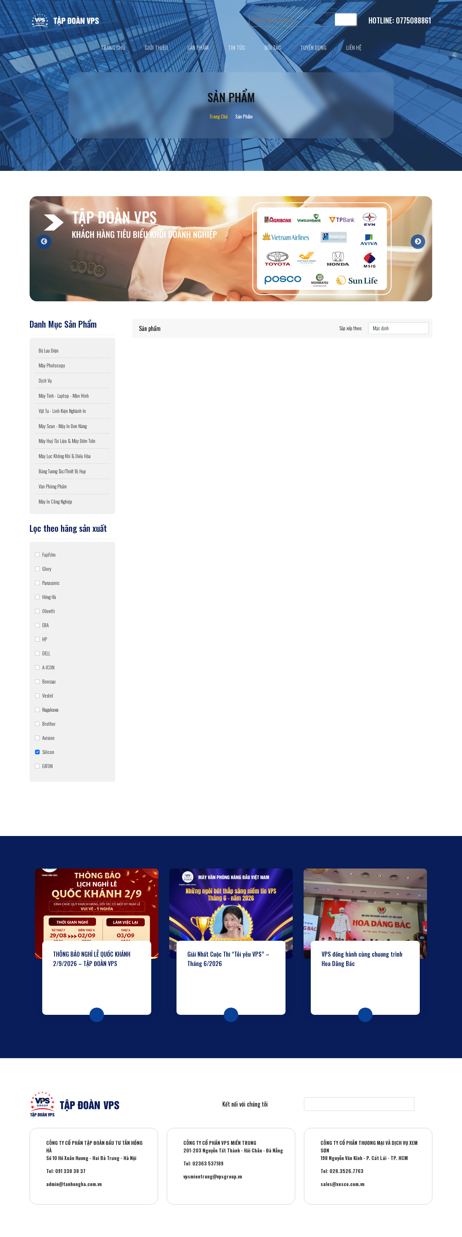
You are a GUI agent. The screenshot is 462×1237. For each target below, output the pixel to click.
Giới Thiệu (156, 47)
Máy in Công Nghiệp (55, 501)
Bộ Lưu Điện (48, 350)
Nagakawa (50, 709)
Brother (49, 723)
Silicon (48, 751)
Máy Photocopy (52, 365)
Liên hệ (353, 47)
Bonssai (49, 681)
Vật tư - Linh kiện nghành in (62, 410)
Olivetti (48, 611)
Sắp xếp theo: (350, 328)
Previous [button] (40, 238)
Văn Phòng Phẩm (53, 486)
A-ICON (48, 667)
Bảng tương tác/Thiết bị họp (62, 471)
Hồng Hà (49, 596)
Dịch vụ (45, 380)
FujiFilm (49, 554)
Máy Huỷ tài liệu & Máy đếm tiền (67, 440)
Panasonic (51, 582)
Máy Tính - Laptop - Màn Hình (64, 395)
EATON (47, 766)
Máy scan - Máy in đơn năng (63, 426)
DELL (46, 653)
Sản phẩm (198, 47)
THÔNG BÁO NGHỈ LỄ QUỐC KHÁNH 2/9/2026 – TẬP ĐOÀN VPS (91, 959)
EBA (45, 625)
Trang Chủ (218, 116)
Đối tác (273, 47)
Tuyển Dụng (313, 47)
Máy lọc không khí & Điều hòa (65, 456)
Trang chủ (113, 47)
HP (44, 639)
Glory (46, 568)
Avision (48, 737)
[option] (231, 248)
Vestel (47, 695)
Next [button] (414, 238)
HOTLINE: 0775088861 (400, 20)
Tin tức (236, 47)
